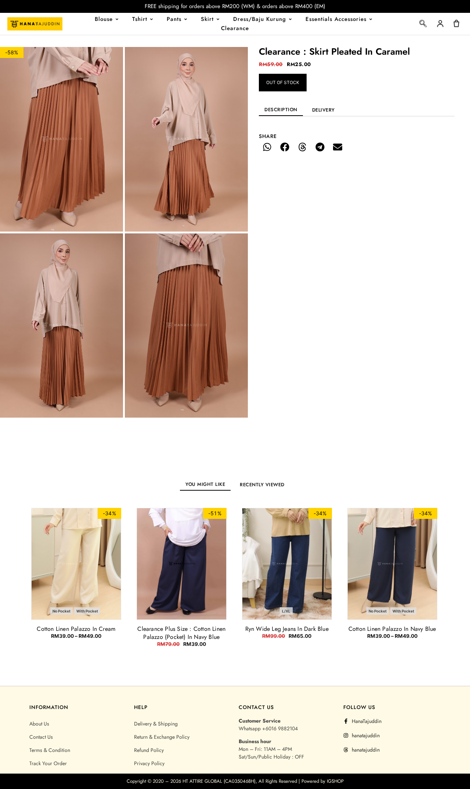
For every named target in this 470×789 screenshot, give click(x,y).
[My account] (440, 23)
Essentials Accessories (336, 19)
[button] (423, 25)
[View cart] (456, 23)
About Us (39, 723)
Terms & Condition (49, 750)
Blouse (104, 19)
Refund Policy (149, 750)
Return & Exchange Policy (161, 737)
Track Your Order (48, 763)
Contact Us (41, 737)
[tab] (281, 109)
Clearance (235, 28)
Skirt (207, 19)
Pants (174, 19)
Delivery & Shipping (156, 723)
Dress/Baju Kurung (259, 19)
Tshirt (139, 19)
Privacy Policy (149, 763)
